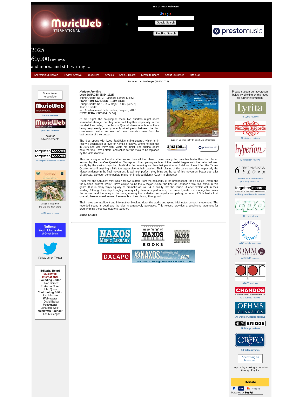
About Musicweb (174, 75)
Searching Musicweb (46, 75)
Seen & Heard (127, 75)
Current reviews (50, 115)
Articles (109, 75)
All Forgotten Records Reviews (50, 161)
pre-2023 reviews (50, 130)
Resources (93, 75)
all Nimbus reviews (50, 213)
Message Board (150, 75)
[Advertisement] (200, 55)
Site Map (195, 75)
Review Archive (73, 75)
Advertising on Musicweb (250, 359)
